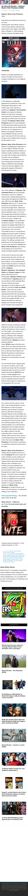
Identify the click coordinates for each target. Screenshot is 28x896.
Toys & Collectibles (17, 861)
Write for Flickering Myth (17, 874)
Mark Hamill (10, 560)
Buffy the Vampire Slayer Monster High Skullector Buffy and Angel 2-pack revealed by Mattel (13, 721)
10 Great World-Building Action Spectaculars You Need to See (12, 818)
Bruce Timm (11, 556)
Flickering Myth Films (17, 864)
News (17, 834)
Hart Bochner (14, 559)
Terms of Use (8, 889)
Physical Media (17, 551)
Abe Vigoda (12, 553)
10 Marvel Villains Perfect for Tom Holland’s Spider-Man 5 (13, 769)
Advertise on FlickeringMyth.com (17, 871)
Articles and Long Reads (17, 841)
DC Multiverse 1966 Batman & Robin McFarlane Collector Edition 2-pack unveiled (13, 695)
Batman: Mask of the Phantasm (14, 555)
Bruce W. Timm (17, 556)
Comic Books (17, 856)
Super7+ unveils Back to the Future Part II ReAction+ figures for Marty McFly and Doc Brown (14, 794)
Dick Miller (11, 557)
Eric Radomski (6, 559)
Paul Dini (16, 560)
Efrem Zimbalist (19, 557)
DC (7, 557)
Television (17, 854)
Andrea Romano (19, 553)
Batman (5, 555)
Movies (11, 551)
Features (17, 839)
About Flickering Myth (17, 869)
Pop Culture (17, 849)
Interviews (17, 844)
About (17, 867)
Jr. (19, 559)
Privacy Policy (15, 889)
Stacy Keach (11, 562)
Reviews (5, 552)
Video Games (17, 859)
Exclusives (17, 846)
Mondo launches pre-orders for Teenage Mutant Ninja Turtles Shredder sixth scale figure (12, 646)
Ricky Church (11, 552)
